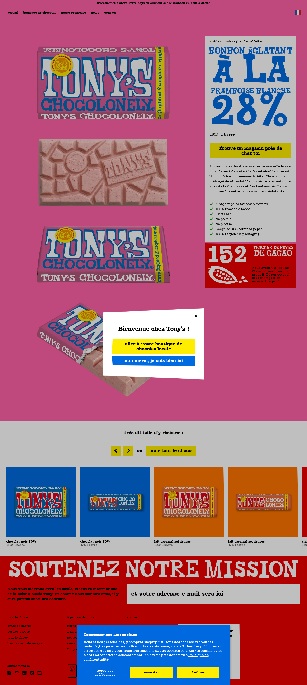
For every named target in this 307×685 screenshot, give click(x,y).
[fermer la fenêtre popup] (196, 316)
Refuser (198, 672)
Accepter (151, 672)
